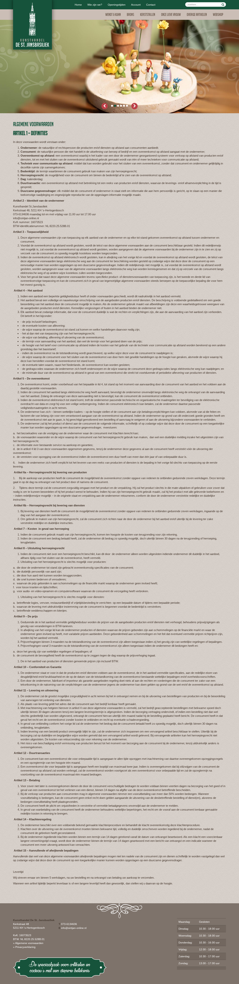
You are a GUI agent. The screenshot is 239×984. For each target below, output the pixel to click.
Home (78, 4)
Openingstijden (116, 4)
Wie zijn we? (94, 4)
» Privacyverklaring (24, 947)
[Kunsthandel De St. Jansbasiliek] (32, 25)
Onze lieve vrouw (171, 15)
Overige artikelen (197, 15)
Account (136, 4)
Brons (130, 15)
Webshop (218, 15)
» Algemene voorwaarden (28, 943)
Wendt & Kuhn (113, 15)
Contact (150, 4)
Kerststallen (147, 15)
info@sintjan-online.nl (73, 927)
